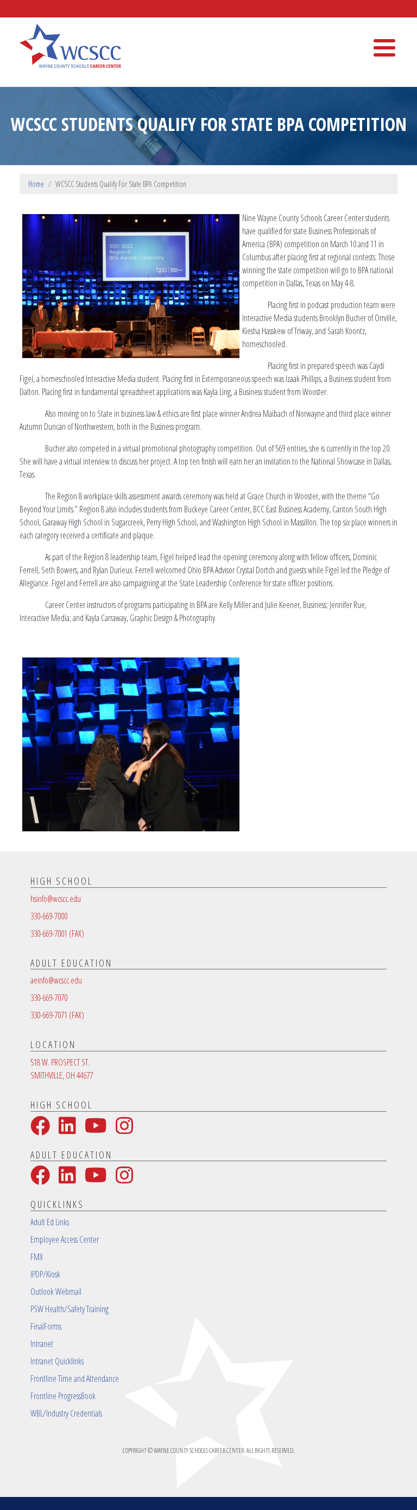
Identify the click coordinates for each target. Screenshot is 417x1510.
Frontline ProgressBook (63, 1396)
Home (36, 184)
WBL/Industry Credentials (66, 1413)
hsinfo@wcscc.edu (55, 899)
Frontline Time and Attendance (74, 1378)
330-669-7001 (57, 933)
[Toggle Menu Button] (384, 48)
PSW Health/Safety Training (69, 1309)
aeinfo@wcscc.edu (56, 980)
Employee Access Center (64, 1239)
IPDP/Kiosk (45, 1274)
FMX (36, 1257)
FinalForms (45, 1326)
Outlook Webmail (55, 1292)
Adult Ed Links (49, 1222)
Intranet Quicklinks (57, 1361)
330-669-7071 (57, 1015)
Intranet (41, 1344)
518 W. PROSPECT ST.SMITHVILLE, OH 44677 (61, 1068)
